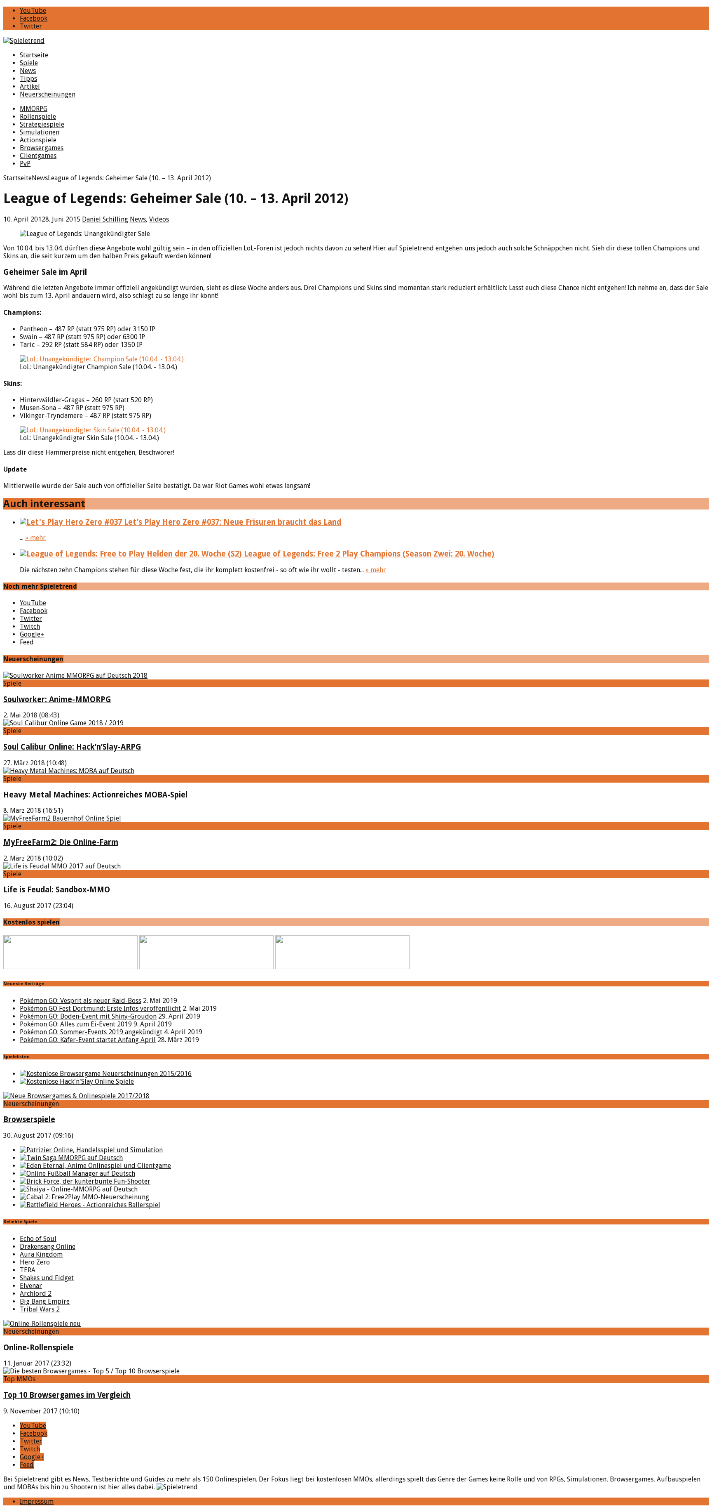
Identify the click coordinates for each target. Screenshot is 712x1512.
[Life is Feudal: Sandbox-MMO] (62, 866)
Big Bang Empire (45, 1301)
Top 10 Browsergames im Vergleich (67, 1395)
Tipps (28, 79)
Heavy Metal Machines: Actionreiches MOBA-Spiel (95, 794)
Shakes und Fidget (47, 1278)
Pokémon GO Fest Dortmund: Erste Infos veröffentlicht (100, 1008)
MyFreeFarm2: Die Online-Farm (60, 842)
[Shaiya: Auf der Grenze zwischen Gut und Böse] (79, 1189)
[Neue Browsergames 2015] (106, 1074)
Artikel (30, 86)
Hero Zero (35, 1262)
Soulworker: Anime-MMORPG (57, 699)
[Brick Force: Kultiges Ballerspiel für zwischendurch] (85, 1181)
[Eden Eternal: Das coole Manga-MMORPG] (95, 1166)
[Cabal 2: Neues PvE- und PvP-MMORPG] (84, 1197)
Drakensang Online (47, 1246)
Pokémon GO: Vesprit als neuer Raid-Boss (80, 1001)
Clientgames (38, 156)
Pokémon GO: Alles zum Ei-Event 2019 (76, 1024)
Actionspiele (38, 140)
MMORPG (33, 109)
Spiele (29, 63)
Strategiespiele (42, 124)
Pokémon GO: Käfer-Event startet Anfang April (88, 1040)
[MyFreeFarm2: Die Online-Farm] (62, 818)
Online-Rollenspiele (38, 1347)
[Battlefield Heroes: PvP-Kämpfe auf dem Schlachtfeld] (90, 1205)
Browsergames (41, 148)
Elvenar (31, 1286)
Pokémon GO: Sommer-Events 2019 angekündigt (91, 1032)
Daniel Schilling (105, 219)
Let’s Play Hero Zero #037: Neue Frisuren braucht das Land (231, 522)
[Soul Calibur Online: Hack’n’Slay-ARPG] (63, 723)
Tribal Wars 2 (40, 1309)
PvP (25, 163)
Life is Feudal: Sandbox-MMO (56, 889)
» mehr (35, 538)
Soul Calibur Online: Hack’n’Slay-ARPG (72, 747)
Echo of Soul (38, 1239)
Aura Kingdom (41, 1254)
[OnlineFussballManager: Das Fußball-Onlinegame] (77, 1173)
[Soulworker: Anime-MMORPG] (75, 675)
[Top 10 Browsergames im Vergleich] (91, 1371)
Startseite (34, 55)
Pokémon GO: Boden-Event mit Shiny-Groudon (88, 1016)
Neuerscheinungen (47, 94)
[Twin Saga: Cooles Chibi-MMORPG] (71, 1158)
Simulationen (39, 132)
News (28, 71)
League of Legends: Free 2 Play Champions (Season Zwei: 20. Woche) (368, 554)
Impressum (37, 1501)
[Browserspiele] (76, 1096)
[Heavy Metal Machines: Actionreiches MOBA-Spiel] (68, 771)
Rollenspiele (38, 116)
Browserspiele (29, 1119)
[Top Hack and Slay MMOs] (77, 1081)
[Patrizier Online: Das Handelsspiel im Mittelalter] (91, 1150)
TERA (27, 1270)
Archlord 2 (36, 1293)
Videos (159, 219)
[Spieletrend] (356, 41)
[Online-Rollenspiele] (42, 1324)
